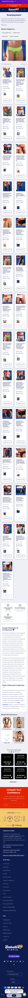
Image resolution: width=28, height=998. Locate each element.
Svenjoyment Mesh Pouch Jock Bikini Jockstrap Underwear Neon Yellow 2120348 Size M (7, 346)
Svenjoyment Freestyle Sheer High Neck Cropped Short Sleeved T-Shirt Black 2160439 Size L (7, 423)
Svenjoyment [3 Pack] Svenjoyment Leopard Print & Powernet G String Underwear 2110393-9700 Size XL (7, 577)
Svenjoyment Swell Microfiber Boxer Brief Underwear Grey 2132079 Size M (20, 120)
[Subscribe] (23, 805)
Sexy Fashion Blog (7, 900)
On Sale (5, 873)
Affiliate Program (7, 933)
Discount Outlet (7, 877)
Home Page (6, 863)
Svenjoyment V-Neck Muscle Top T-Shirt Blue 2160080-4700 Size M (7, 81)
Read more (3, 24)
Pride (4, 893)
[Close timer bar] (27, 0)
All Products (6, 887)
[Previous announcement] (2, 5)
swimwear (11, 836)
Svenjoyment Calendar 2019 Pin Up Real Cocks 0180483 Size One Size (7, 120)
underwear (6, 836)
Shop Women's (7, 870)
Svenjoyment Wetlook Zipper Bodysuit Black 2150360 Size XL (20, 269)
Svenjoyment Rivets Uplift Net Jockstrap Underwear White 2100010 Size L (7, 308)
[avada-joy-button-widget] (24, 994)
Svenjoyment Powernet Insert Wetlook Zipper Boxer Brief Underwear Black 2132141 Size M (20, 385)
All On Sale (6, 883)
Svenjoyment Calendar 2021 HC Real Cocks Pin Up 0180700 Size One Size (20, 538)
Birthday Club (6, 929)
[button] (3, 9)
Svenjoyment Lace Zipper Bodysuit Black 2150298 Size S (7, 461)
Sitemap (5, 939)
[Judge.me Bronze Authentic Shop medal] (14, 819)
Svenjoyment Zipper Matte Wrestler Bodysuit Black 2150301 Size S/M (7, 538)
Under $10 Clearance (8, 880)
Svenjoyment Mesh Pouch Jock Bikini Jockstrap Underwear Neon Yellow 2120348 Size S (7, 270)
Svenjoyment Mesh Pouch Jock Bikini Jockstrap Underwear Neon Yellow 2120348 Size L (20, 82)
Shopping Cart (6, 919)
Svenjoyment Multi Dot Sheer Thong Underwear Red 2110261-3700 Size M (20, 158)
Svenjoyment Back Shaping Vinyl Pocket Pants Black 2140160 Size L (7, 195)
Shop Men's (6, 867)
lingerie (17, 836)
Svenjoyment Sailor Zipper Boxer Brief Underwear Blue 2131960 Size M (7, 157)
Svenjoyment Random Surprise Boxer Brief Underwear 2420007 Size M (20, 232)
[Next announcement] (25, 5)
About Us (5, 926)
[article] (7, 760)
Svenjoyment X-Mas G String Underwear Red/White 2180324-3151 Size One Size (20, 308)
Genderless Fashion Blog (9, 910)
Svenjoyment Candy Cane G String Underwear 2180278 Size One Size (7, 232)
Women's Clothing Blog (9, 907)
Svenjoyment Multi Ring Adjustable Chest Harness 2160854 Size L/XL (7, 384)
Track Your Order (7, 923)
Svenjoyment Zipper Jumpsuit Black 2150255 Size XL (20, 195)
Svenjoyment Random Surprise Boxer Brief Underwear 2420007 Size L (20, 423)
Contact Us (6, 936)
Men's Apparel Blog (8, 903)
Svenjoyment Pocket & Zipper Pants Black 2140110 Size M (20, 499)
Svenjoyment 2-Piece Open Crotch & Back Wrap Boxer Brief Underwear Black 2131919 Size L (7, 500)
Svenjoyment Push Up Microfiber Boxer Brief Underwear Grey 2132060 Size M (20, 346)
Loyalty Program (7, 897)
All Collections (6, 890)
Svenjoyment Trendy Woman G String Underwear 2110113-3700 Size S (20, 462)
